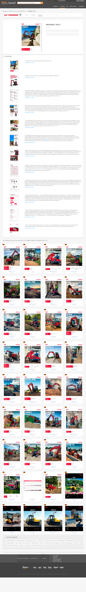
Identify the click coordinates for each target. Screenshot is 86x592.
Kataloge (62, 6)
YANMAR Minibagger (10, 542)
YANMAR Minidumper (34, 542)
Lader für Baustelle (26, 542)
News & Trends (73, 6)
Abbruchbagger (47, 545)
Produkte (55, 6)
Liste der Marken (56, 555)
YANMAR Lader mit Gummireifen (50, 540)
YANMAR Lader (40, 540)
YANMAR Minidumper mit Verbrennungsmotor (52, 542)
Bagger (46, 140)
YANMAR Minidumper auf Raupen (12, 545)
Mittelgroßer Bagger (60, 540)
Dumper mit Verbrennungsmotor (66, 542)
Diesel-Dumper (76, 542)
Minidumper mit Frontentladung (25, 545)
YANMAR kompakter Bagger (70, 540)
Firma (26, 15)
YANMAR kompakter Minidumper (37, 545)
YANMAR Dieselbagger (10, 540)
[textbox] (29, 3)
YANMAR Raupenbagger (20, 540)
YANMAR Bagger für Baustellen (31, 540)
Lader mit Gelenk (18, 542)
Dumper (41, 542)
